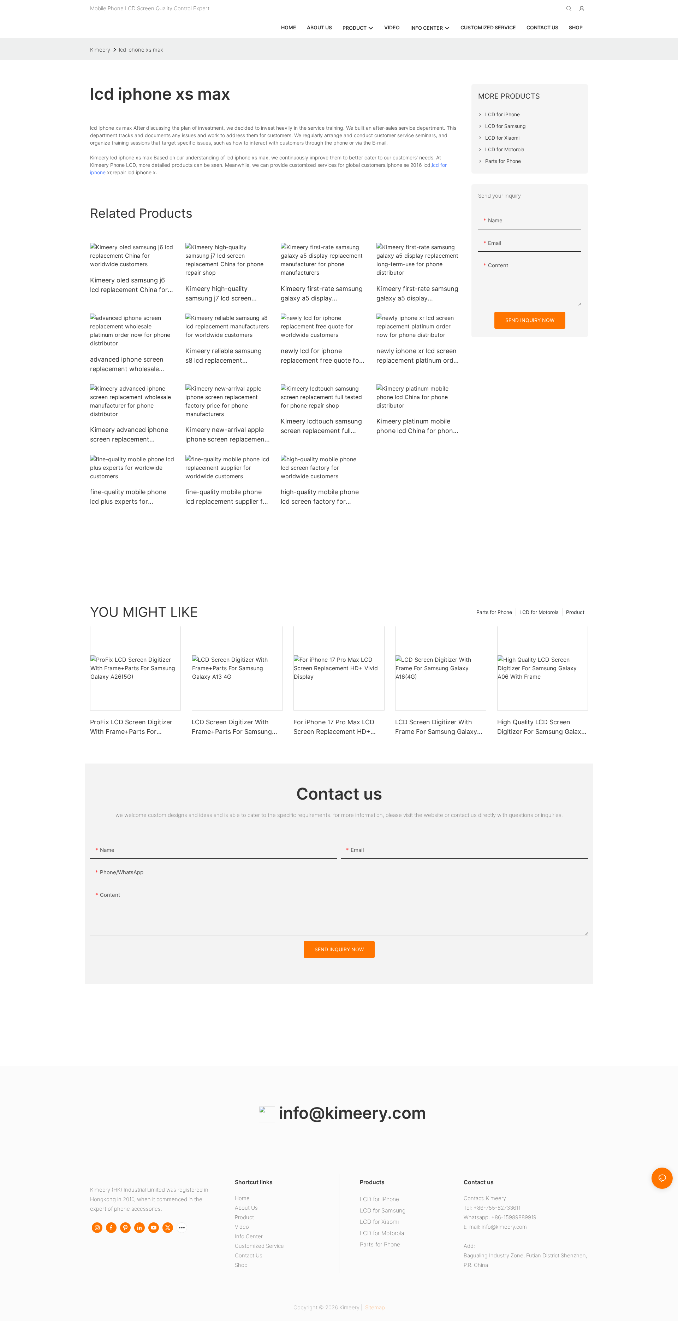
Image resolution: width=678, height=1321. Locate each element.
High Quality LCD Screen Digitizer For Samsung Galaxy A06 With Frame (541, 727)
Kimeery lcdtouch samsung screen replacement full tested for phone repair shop (321, 426)
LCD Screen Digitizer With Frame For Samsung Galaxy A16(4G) (436, 727)
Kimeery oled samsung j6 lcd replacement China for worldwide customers (129, 285)
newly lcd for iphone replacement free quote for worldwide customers (321, 356)
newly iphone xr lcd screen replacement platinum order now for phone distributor (417, 356)
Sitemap (374, 1307)
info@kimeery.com (350, 1113)
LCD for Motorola (539, 612)
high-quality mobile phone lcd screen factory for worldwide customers (320, 497)
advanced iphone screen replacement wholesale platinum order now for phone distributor (126, 365)
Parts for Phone (494, 612)
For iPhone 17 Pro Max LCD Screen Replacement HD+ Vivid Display (333, 727)
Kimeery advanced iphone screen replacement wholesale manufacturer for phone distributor (131, 435)
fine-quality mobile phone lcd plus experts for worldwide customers (128, 497)
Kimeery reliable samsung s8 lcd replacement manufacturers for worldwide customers (223, 356)
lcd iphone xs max (141, 49)
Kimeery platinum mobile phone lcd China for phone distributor (416, 426)
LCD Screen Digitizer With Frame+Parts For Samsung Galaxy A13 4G (232, 727)
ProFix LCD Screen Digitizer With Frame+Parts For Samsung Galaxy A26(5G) (131, 727)
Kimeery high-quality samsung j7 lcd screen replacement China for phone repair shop (218, 294)
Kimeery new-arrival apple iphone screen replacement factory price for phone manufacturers (226, 435)
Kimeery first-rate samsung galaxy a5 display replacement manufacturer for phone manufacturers (322, 294)
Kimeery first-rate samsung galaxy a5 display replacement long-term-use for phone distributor (417, 294)
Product (575, 612)
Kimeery (100, 49)
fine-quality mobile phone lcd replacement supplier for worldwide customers (227, 497)
